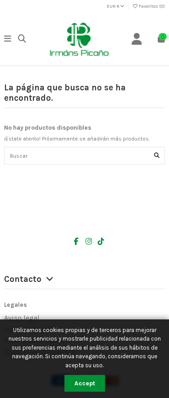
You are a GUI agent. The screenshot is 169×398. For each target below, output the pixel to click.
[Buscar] (157, 155)
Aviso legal (22, 318)
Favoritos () (151, 6)
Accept (84, 383)
